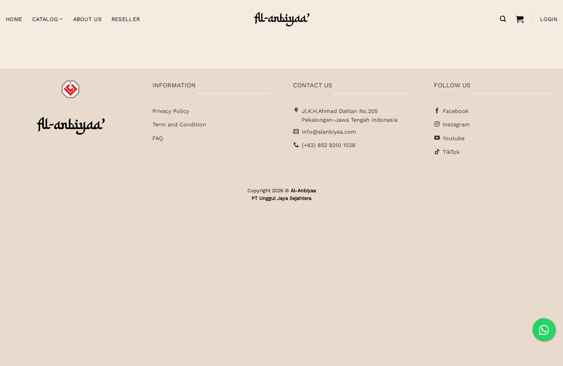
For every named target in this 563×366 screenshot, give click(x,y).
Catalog (45, 19)
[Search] (503, 18)
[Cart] (520, 19)
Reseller (125, 19)
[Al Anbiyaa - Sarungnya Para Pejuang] (281, 19)
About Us (87, 19)
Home (14, 19)
